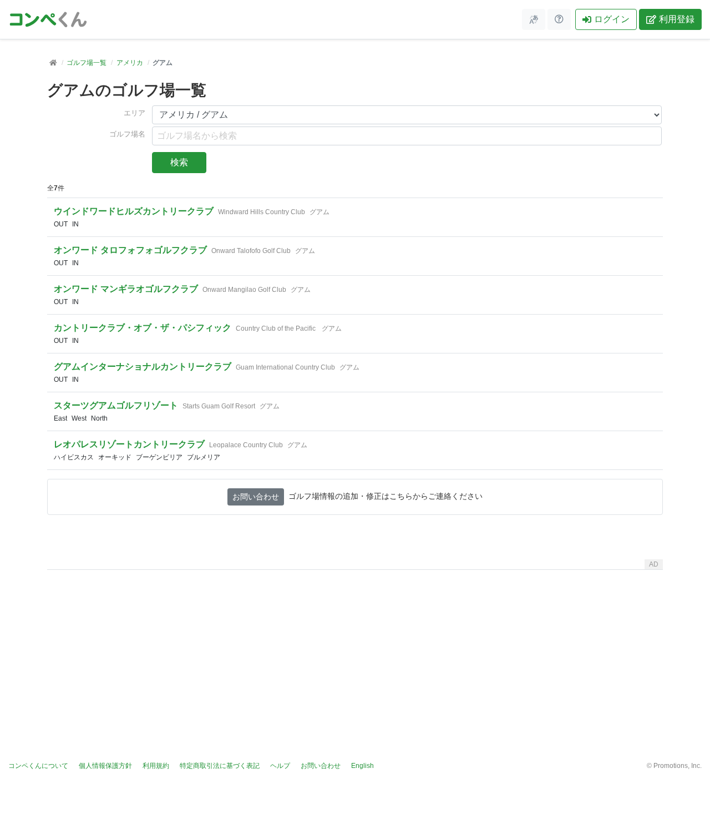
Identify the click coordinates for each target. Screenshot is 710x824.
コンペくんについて (38, 766)
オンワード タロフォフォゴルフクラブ (130, 250)
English (362, 766)
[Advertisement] (355, 652)
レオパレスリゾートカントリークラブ (129, 444)
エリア (134, 113)
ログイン (612, 19)
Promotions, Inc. (677, 766)
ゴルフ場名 (127, 134)
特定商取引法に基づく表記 (220, 766)
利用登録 (676, 19)
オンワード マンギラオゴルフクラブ (126, 289)
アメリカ (129, 63)
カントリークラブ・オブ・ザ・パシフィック (142, 327)
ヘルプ (280, 766)
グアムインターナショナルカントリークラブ (142, 366)
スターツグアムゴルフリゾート (116, 405)
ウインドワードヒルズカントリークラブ (134, 211)
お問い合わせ (255, 496)
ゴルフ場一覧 (86, 63)
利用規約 (156, 766)
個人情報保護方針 (105, 766)
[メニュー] (533, 19)
